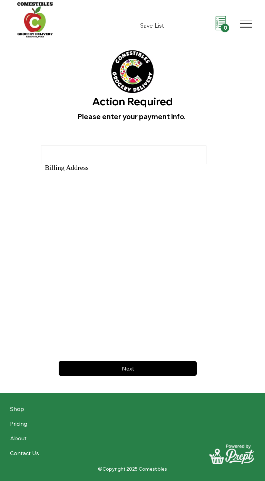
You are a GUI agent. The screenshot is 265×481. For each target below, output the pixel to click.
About (18, 438)
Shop (17, 408)
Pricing (18, 423)
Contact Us (24, 453)
